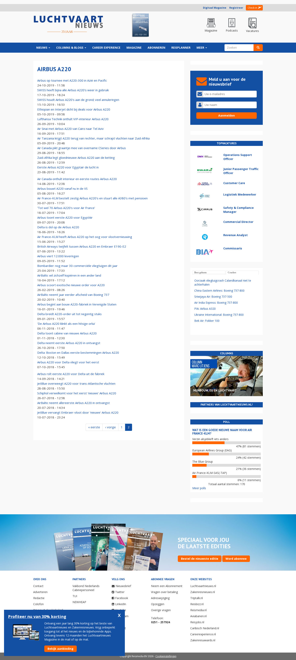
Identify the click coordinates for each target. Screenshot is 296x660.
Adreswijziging (160, 598)
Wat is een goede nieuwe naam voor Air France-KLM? (222, 431)
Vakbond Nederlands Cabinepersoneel (85, 588)
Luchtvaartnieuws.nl (203, 586)
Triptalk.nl (196, 598)
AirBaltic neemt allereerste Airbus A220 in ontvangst (73, 403)
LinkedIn (120, 604)
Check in (252, 7)
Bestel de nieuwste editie (199, 559)
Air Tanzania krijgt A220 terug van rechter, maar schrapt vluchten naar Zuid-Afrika (93, 138)
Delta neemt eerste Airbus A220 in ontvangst (68, 343)
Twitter (119, 592)
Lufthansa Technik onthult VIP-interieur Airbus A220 (73, 119)
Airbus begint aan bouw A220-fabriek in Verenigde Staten (76, 304)
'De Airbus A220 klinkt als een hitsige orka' (66, 324)
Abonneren (156, 47)
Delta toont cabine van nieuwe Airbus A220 (67, 333)
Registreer (236, 7)
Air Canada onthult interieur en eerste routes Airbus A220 (77, 179)
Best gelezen (200, 272)
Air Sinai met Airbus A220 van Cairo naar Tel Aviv (70, 129)
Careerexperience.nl (203, 634)
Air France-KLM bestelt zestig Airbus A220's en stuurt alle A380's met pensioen (92, 198)
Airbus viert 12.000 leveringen (58, 256)
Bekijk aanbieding (60, 649)
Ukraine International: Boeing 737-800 (219, 315)
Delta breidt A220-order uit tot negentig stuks (69, 314)
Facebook (121, 598)
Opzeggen (157, 604)
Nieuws (42, 47)
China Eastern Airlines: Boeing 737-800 (219, 290)
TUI (74, 596)
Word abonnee (236, 559)
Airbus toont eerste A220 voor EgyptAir (65, 217)
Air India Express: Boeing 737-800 (216, 302)
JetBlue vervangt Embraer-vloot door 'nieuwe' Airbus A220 (77, 412)
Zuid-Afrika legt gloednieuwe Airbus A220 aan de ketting (76, 158)
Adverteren (40, 592)
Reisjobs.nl (197, 622)
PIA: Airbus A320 (205, 309)
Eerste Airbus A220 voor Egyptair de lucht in (68, 167)
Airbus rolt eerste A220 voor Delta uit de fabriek (70, 374)
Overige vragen (161, 610)
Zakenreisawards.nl (202, 640)
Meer (201, 47)
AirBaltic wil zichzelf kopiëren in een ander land (69, 275)
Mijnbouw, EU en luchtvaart (215, 390)
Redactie (39, 598)
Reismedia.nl (198, 610)
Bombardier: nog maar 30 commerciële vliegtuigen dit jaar (77, 266)
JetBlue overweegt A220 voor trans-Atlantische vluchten (76, 383)
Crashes (232, 272)
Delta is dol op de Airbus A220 (58, 227)
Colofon (38, 604)
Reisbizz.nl (197, 604)
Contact (38, 586)
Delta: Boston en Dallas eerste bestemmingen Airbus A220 (78, 352)
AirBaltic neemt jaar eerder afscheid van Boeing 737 (73, 295)
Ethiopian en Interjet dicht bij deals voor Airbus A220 (73, 109)
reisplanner (180, 47)
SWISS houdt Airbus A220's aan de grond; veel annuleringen (78, 100)
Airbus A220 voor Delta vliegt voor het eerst (68, 362)
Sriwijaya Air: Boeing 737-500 (213, 296)
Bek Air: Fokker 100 (206, 321)
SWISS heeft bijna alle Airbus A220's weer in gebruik (73, 90)
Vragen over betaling (164, 592)
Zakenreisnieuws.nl (202, 592)
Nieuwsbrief (123, 586)
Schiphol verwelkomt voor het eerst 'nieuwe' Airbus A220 (76, 393)
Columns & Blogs (70, 47)
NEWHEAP (79, 602)
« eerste (94, 427)
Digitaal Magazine (214, 7)
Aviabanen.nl (198, 616)
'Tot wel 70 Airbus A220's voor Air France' (66, 208)
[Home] (68, 24)
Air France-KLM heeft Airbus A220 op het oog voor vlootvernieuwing (84, 237)
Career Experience (106, 47)
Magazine (134, 47)
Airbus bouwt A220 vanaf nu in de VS (62, 189)
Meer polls (199, 488)
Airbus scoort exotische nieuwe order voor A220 (71, 285)
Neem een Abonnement (166, 586)
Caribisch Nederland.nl (204, 628)
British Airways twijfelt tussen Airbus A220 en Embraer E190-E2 (81, 246)
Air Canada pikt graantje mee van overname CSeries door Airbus (81, 148)
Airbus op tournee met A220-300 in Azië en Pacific (72, 80)
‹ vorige (110, 427)
